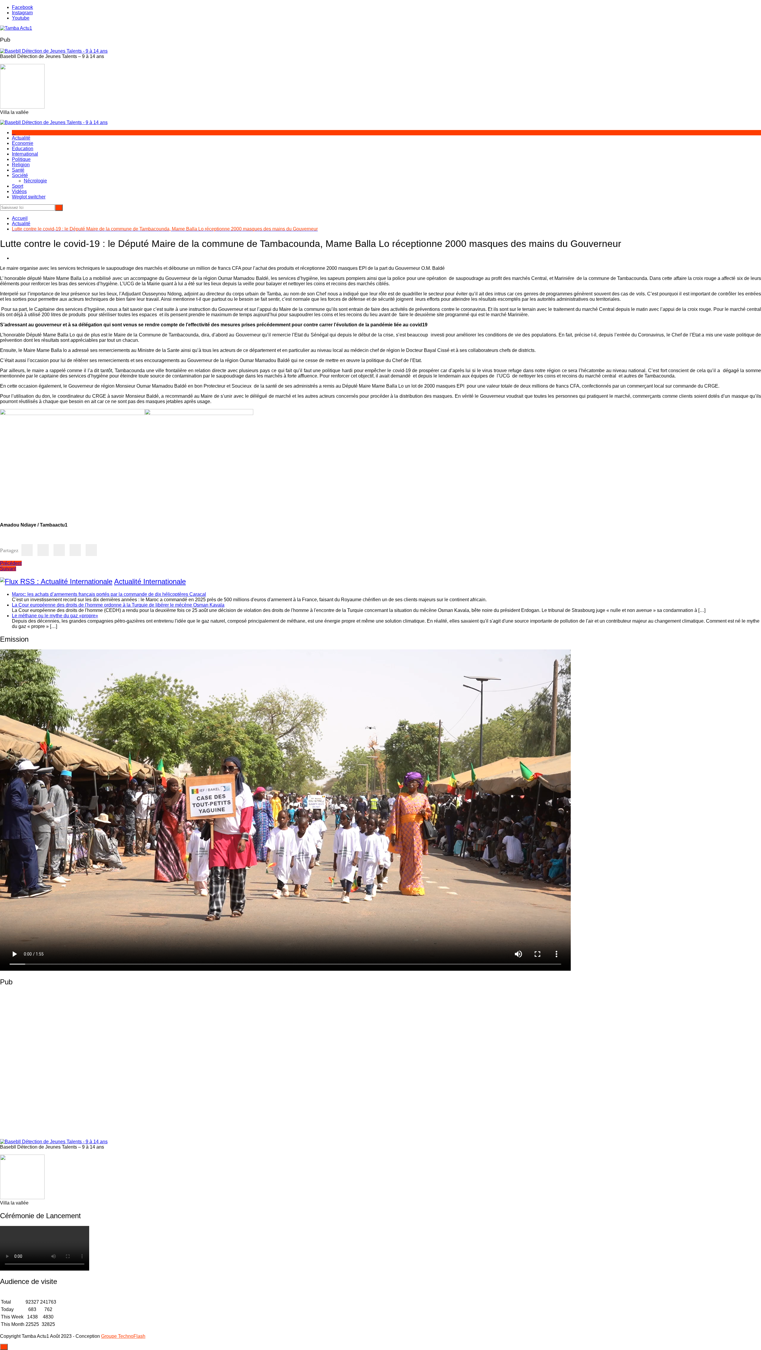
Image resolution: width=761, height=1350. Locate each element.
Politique (21, 159)
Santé (18, 170)
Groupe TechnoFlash (123, 1336)
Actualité (21, 137)
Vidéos (19, 191)
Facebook (22, 7)
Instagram (22, 12)
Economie (22, 143)
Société (20, 175)
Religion (21, 164)
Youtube (20, 18)
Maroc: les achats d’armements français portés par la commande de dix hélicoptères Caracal (109, 594)
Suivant (8, 568)
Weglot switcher (28, 196)
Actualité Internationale (150, 581)
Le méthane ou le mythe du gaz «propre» (55, 615)
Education (22, 148)
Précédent (11, 563)
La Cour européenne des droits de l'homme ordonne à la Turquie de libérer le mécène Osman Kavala (118, 604)
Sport (17, 186)
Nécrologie (35, 180)
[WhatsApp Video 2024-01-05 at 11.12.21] (96, 1133)
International (25, 153)
